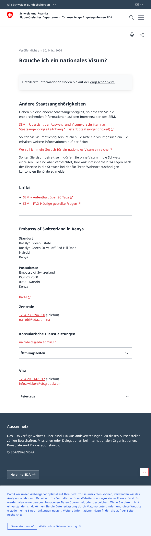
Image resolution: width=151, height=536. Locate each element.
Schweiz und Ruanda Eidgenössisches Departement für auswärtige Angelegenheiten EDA (65, 15)
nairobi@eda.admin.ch (35, 319)
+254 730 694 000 (32, 315)
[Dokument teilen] (141, 34)
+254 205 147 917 (32, 379)
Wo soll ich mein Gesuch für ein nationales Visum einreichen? (65, 149)
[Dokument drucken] (132, 34)
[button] (144, 472)
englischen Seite (102, 82)
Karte (23, 297)
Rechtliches (14, 514)
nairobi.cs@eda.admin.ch (37, 342)
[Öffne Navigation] (141, 17)
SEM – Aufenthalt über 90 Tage (46, 197)
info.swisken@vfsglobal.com (40, 383)
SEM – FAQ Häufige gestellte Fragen (50, 203)
